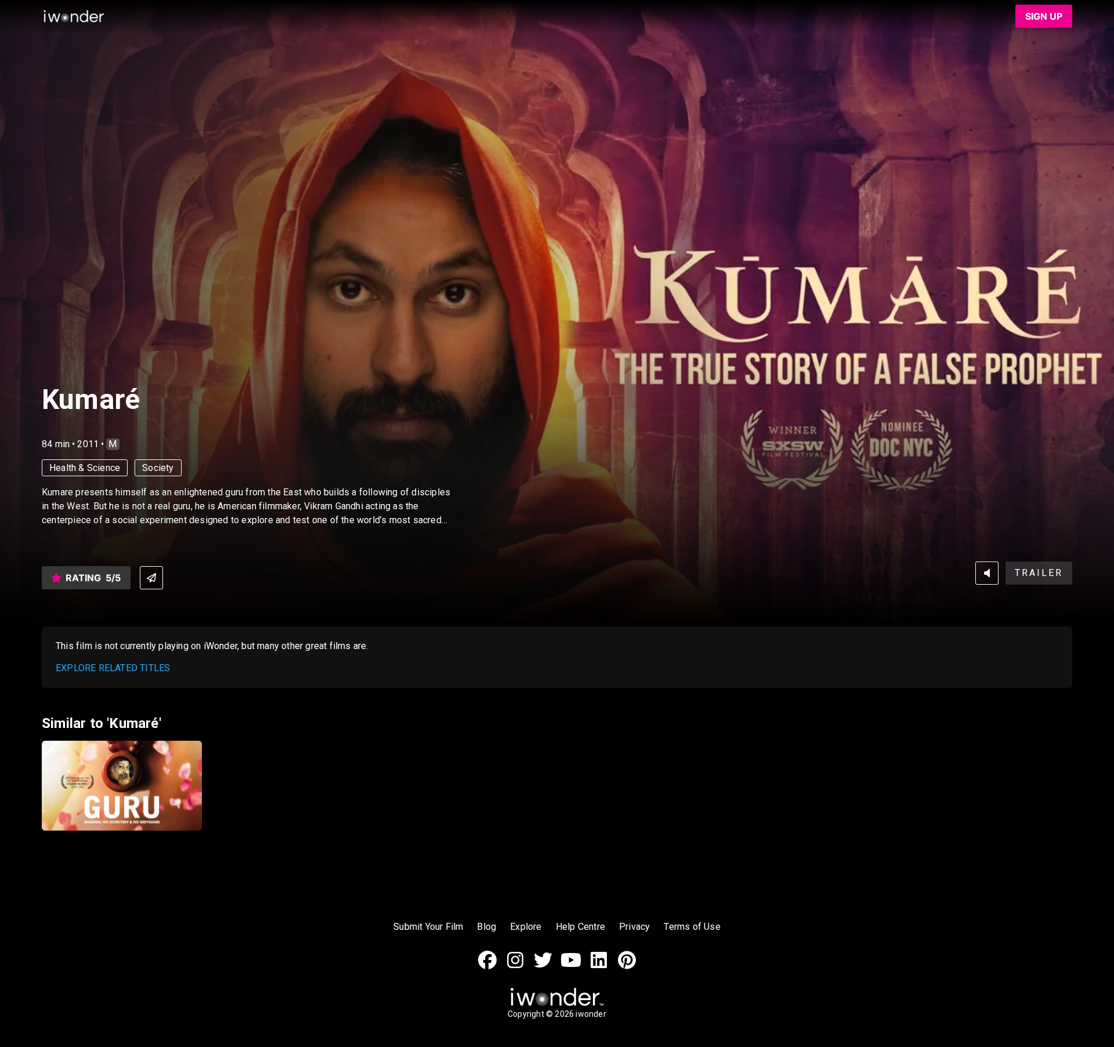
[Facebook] (487, 966)
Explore (525, 926)
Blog (486, 926)
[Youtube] (571, 966)
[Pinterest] (627, 966)
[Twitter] (543, 966)
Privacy (634, 926)
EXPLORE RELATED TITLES (113, 667)
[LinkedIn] (599, 966)
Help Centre (580, 926)
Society (157, 467)
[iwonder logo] (74, 16)
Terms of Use (692, 926)
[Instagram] (515, 966)
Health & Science (84, 467)
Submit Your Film (428, 926)
